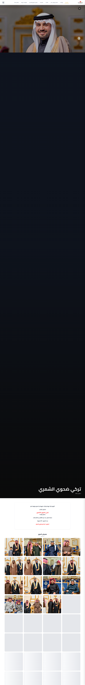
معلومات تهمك (24, 2)
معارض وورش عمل (54, 2)
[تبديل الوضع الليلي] (3, 2)
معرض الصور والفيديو (33, 2)
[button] (71, 547)
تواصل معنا (16, 2)
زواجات (61, 2)
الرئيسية (66, 2)
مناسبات (41, 2)
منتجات (47, 2)
